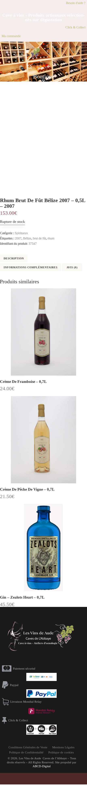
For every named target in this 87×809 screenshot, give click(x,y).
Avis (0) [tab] (72, 267)
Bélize (27, 238)
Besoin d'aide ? (75, 3)
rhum (51, 238)
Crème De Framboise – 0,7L (23, 381)
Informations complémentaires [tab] (30, 267)
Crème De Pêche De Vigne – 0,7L (27, 489)
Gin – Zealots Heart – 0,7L (22, 597)
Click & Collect (75, 27)
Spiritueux (21, 233)
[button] (39, 67)
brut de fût (39, 238)
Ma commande (11, 36)
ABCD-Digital (42, 766)
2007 (18, 238)
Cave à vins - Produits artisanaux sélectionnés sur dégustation (43, 17)
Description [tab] (14, 258)
